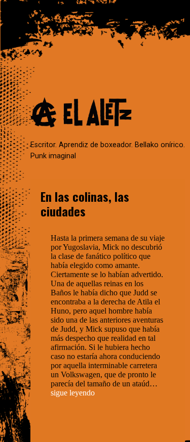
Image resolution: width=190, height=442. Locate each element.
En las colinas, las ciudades (85, 203)
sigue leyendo (73, 392)
